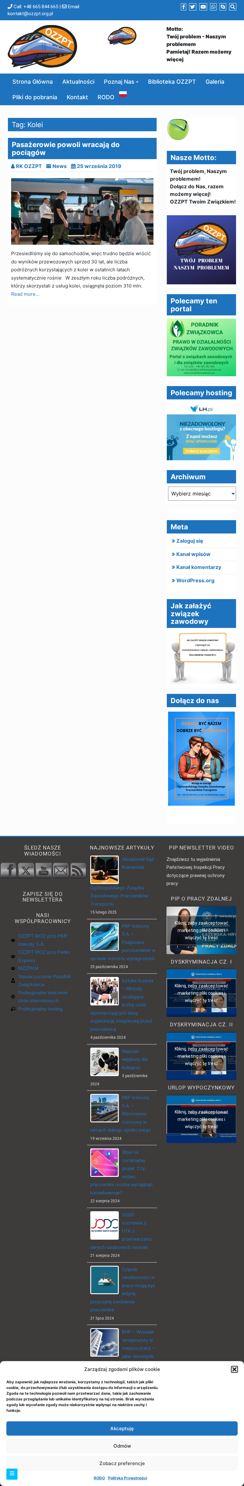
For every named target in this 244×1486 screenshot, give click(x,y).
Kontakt (77, 97)
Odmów (122, 1446)
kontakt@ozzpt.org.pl (30, 13)
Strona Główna (32, 81)
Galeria (215, 81)
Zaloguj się (189, 541)
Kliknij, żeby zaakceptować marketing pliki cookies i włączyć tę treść (201, 930)
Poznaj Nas (119, 81)
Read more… (25, 294)
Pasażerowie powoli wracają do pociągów (66, 148)
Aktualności (78, 81)
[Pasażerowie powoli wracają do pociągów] (82, 211)
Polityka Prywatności (127, 1478)
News (59, 166)
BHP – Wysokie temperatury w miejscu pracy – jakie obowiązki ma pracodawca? (122, 1348)
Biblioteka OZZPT (172, 81)
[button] (234, 1369)
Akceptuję (122, 1428)
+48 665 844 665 (41, 7)
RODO (99, 1478)
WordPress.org (195, 580)
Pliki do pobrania (34, 97)
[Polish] (123, 93)
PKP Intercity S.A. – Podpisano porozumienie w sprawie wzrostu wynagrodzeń (122, 942)
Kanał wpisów (193, 554)
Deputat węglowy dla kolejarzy (134, 1059)
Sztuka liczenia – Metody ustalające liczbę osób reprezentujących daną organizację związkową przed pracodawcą (121, 1005)
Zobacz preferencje (122, 1463)
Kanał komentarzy (198, 567)
